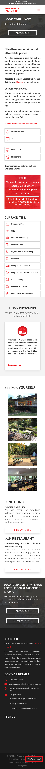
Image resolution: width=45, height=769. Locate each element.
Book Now (35, 759)
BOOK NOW (23, 33)
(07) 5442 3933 (24, 621)
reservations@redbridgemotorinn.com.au (24, 684)
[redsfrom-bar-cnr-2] (22, 490)
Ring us (19, 82)
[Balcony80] (22, 415)
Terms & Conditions (23, 759)
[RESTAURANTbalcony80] (22, 440)
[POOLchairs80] (22, 465)
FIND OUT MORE (22, 530)
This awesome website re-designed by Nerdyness (22, 762)
